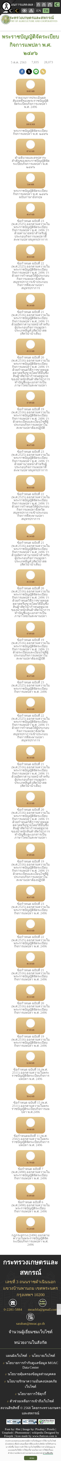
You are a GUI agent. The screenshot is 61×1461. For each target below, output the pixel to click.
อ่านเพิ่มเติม (48, 1453)
